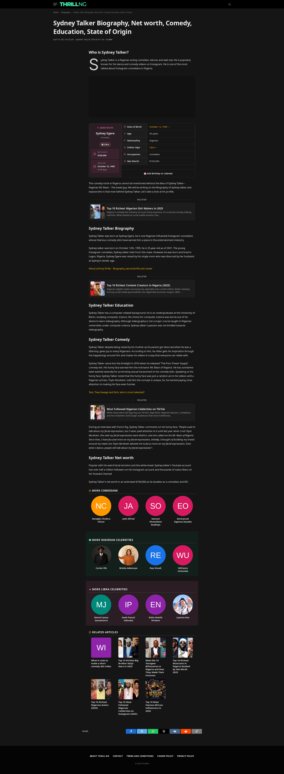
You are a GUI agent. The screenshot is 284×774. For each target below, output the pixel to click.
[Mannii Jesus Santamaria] (101, 608)
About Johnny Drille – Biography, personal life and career (120, 268)
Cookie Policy (165, 756)
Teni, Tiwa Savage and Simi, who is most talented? (117, 392)
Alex (110, 39)
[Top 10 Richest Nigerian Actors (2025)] (101, 697)
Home (55, 12)
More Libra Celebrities (110, 589)
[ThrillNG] (73, 4)
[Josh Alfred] (128, 511)
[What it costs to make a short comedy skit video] (101, 657)
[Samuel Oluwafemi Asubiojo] (155, 511)
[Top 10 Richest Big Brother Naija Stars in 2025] (128, 657)
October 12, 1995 (159, 126)
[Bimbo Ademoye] (128, 558)
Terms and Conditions (140, 756)
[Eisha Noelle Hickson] (155, 608)
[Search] (229, 4)
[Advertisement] (142, 97)
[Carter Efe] (101, 558)
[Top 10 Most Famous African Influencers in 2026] (155, 697)
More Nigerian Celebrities (112, 540)
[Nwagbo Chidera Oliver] (101, 511)
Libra (153, 147)
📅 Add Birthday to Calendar (158, 173)
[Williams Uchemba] (182, 558)
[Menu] (55, 4)
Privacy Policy (185, 756)
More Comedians (105, 490)
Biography (66, 12)
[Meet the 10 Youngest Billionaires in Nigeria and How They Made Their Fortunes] (155, 657)
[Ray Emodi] (155, 558)
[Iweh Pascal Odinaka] (128, 608)
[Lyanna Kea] (182, 608)
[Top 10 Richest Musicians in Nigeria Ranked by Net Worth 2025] (182, 657)
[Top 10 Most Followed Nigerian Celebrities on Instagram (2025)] (128, 697)
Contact (118, 756)
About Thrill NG (99, 756)
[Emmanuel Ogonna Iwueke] (182, 511)
